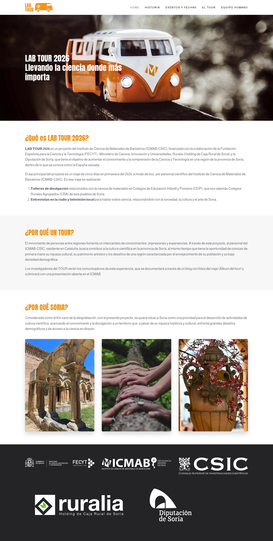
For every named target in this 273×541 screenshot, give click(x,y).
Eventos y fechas (180, 7)
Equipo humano (234, 7)
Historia (152, 7)
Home (134, 7)
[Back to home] (39, 7)
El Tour (209, 7)
